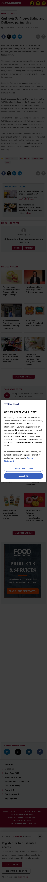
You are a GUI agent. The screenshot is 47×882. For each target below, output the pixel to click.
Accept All (24, 476)
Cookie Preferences (23, 468)
